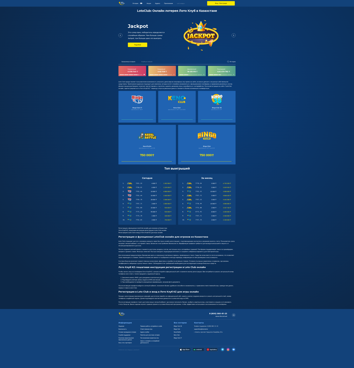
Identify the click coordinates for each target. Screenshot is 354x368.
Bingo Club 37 (178, 338)
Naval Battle (177, 332)
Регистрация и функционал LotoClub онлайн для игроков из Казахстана (142, 228)
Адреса (157, 3)
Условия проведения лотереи (127, 332)
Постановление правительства (149, 338)
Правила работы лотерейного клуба (151, 326)
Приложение (168, 3)
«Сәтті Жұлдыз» (181, 3)
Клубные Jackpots (146, 62)
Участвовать (127, 120)
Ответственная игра (146, 329)
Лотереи (135, 3)
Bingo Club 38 (178, 326)
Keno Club (177, 335)
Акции (149, 3)
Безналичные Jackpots (128, 62)
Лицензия (121, 326)
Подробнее (137, 45)
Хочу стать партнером (125, 343)
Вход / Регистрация (221, 3)
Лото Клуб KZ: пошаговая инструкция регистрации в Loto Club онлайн (142, 230)
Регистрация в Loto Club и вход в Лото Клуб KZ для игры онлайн (140, 232)
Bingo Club (177, 329)
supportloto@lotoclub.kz (201, 329)
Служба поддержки (124, 335)
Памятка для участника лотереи (150, 335)
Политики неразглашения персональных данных (126, 339)
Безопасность (122, 329)
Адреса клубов (144, 332)
